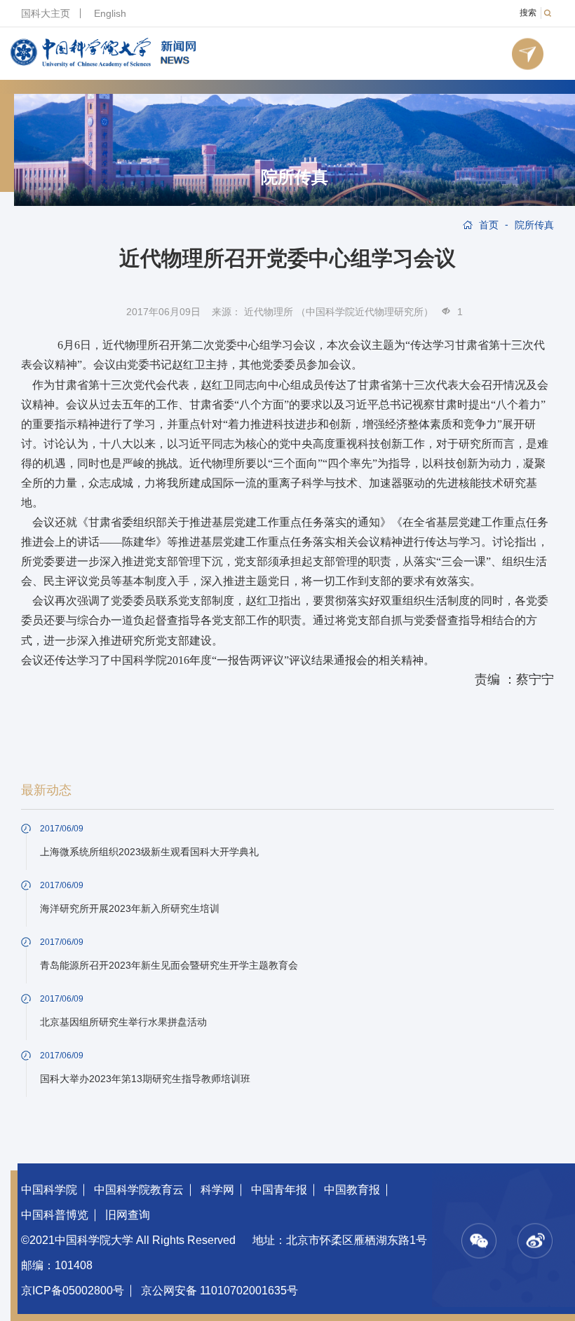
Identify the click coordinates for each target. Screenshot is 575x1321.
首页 (489, 224)
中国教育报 (352, 1190)
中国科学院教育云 (139, 1190)
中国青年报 (279, 1190)
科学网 (217, 1190)
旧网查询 (127, 1215)
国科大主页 (45, 13)
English (110, 13)
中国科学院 (49, 1190)
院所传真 (294, 177)
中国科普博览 (54, 1215)
